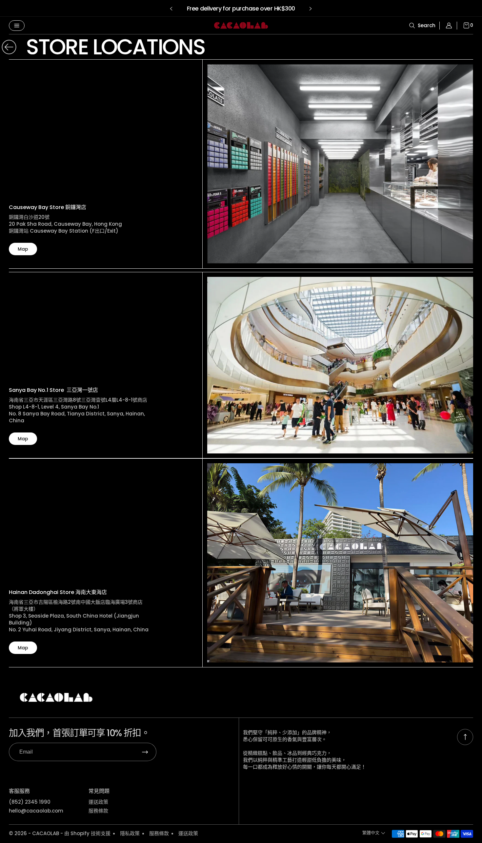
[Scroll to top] (465, 737)
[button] (171, 8)
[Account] (451, 25)
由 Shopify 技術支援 (87, 833)
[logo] (241, 25)
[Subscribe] (145, 752)
